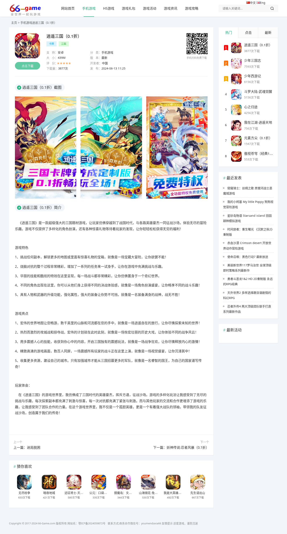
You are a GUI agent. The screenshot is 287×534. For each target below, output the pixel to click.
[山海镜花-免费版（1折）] (148, 482)
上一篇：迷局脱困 (26, 447)
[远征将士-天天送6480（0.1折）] (74, 482)
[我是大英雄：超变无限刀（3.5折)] (173, 482)
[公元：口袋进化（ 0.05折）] (98, 482)
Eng (262, 3)
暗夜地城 (49, 493)
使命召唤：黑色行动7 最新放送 (247, 257)
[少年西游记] (236, 79)
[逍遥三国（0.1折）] (236, 48)
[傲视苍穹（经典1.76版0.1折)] (236, 156)
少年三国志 (252, 60)
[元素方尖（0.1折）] (236, 141)
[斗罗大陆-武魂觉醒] (236, 94)
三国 (63, 44)
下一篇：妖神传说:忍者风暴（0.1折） (181, 447)
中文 (253, 3)
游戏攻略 (191, 8)
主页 (14, 23)
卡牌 (51, 44)
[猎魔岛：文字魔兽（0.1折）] (123, 482)
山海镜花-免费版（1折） (155, 493)
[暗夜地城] (49, 482)
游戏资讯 (170, 8)
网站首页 (68, 8)
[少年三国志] (236, 63)
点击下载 (27, 66)
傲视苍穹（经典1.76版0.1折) (265, 153)
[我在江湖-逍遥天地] (236, 125)
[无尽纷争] (24, 482)
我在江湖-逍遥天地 (258, 122)
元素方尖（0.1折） (258, 137)
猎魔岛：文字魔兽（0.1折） (132, 493)
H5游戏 (108, 8)
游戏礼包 (128, 8)
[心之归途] (236, 110)
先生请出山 (197, 493)
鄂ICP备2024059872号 (91, 523)
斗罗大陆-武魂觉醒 (258, 91)
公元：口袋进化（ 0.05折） (107, 493)
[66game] (25, 14)
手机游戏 (89, 8)
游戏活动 (149, 8)
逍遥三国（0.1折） (258, 44)
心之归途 (251, 106)
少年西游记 (252, 75)
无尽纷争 (24, 493)
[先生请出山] (197, 482)
